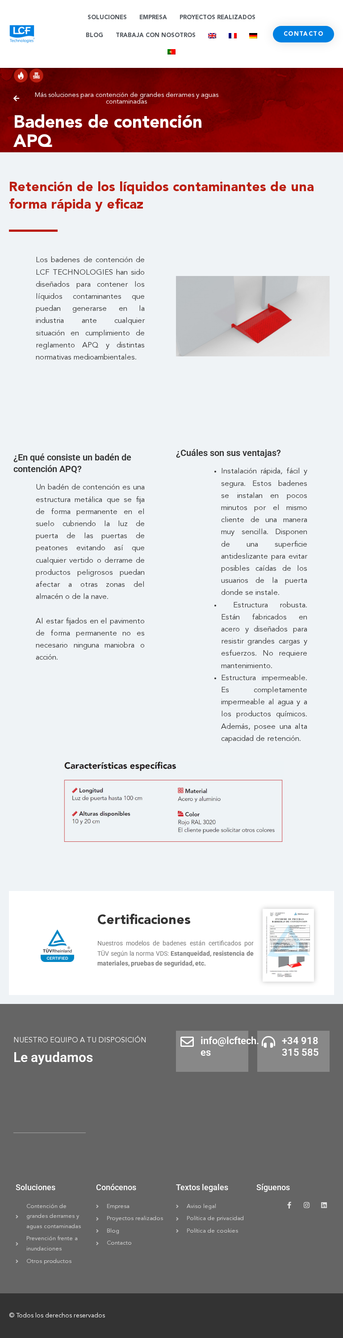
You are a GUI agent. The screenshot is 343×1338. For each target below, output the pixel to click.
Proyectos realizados (217, 18)
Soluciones (107, 18)
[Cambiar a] (212, 36)
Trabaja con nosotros (156, 35)
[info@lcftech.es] (187, 1042)
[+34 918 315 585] (268, 1042)
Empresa (153, 18)
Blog (94, 35)
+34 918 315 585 (300, 1046)
